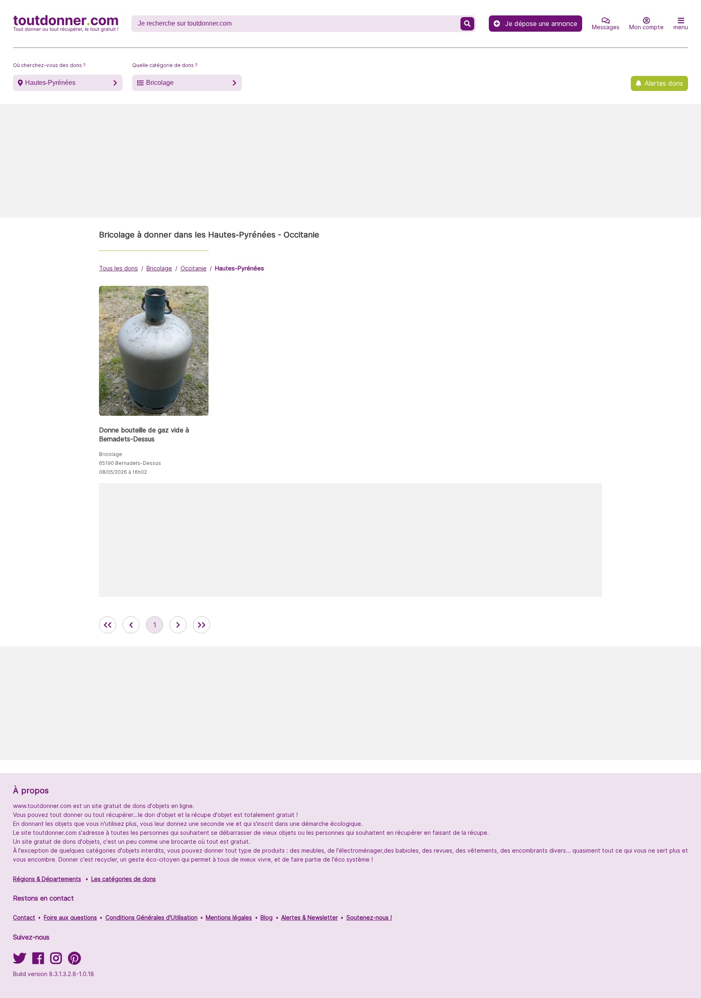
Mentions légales (229, 917)
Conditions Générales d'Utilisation (151, 917)
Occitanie (193, 268)
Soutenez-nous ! (369, 917)
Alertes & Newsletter (309, 917)
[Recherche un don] (467, 23)
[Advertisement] (350, 161)
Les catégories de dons (123, 878)
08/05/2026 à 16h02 (123, 472)
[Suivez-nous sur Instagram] (56, 960)
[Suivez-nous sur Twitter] (19, 960)
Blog (266, 917)
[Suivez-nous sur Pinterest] (74, 960)
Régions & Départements (47, 878)
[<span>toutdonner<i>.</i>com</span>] (65, 23)
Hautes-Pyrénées (50, 82)
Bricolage (160, 82)
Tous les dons (118, 268)
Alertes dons (664, 83)
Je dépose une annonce (541, 23)
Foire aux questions (70, 917)
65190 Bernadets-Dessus (130, 463)
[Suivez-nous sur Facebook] (38, 960)
